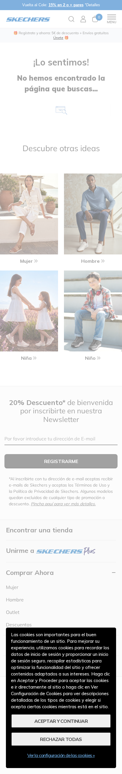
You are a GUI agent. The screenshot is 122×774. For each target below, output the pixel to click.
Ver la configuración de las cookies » (61, 755)
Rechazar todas (61, 739)
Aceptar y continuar (61, 721)
